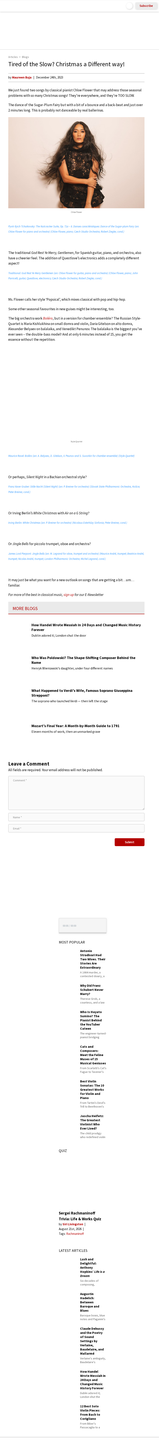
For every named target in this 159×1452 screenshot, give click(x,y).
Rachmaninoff (75, 1234)
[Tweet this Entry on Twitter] (86, 1445)
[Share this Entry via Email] (47, 1445)
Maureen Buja (21, 77)
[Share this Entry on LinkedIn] (98, 1445)
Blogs (25, 57)
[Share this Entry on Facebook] (72, 1445)
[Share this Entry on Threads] (111, 1445)
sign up (69, 594)
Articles (13, 57)
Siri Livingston (73, 1224)
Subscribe (146, 6)
